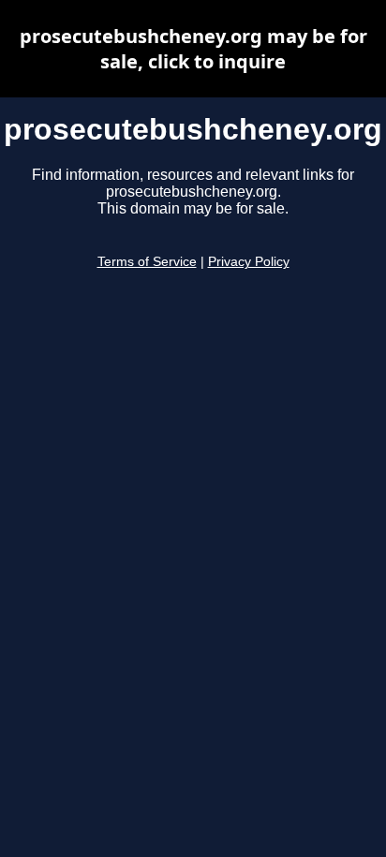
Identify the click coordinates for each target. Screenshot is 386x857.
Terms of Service (147, 262)
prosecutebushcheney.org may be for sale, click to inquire (193, 48)
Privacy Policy (249, 262)
